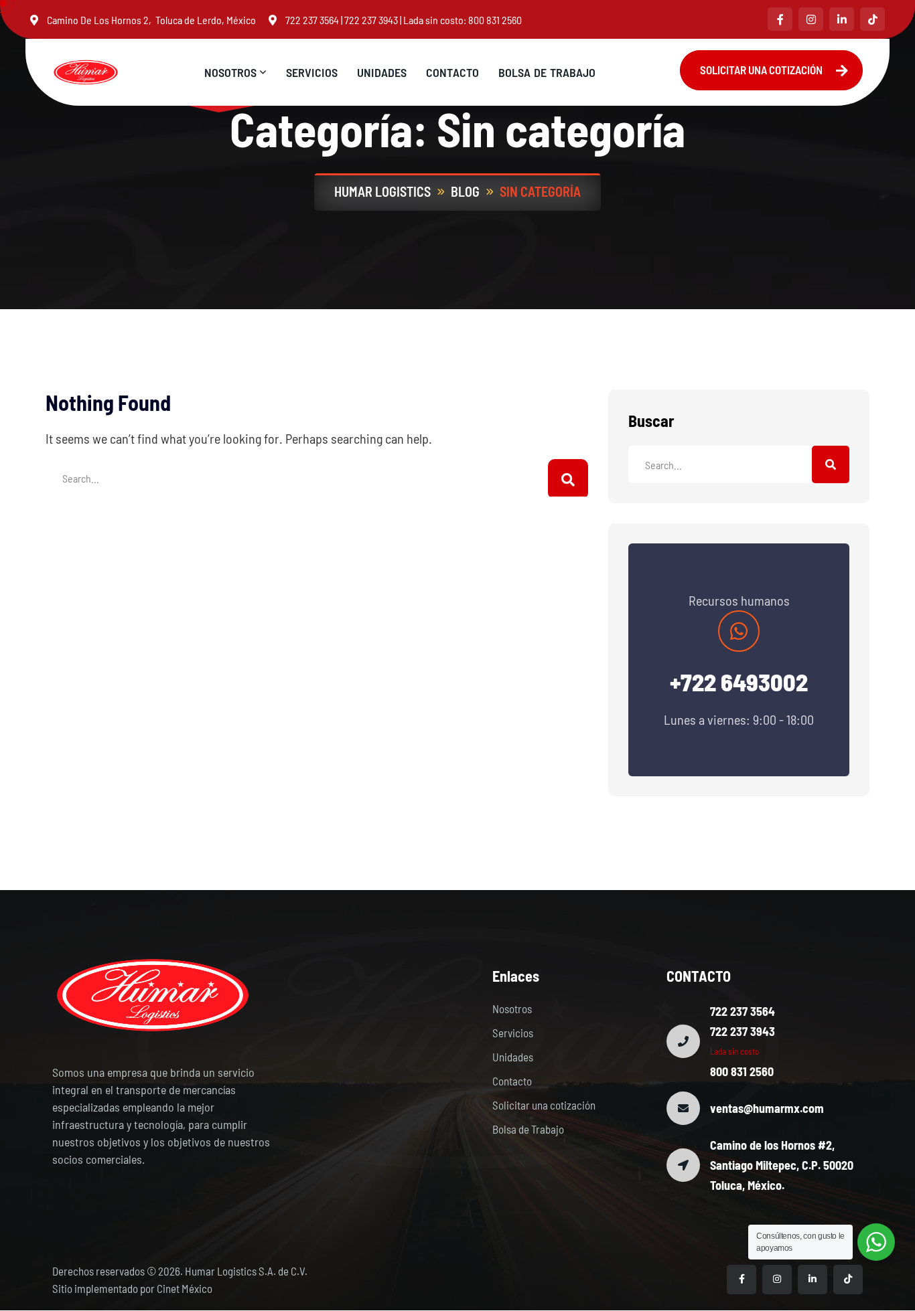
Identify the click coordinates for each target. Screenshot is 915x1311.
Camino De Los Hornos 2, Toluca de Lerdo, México (151, 19)
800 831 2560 (495, 19)
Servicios (512, 1032)
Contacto (512, 1080)
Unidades (512, 1056)
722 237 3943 (371, 19)
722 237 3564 (312, 19)
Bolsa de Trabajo (528, 1129)
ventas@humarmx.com (767, 1108)
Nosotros (512, 1008)
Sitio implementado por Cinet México (132, 1288)
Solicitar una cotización (543, 1105)
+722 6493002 (739, 682)
